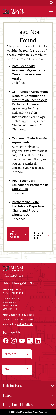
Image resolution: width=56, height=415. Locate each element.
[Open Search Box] (51, 3)
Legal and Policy (18, 404)
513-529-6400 (25, 324)
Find (7, 395)
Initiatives (12, 385)
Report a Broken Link (38, 235)
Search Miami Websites (15, 234)
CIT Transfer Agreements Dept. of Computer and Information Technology (30, 96)
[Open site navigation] (51, 11)
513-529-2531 (32, 319)
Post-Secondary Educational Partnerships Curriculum (30, 185)
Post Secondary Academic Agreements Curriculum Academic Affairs (28, 72)
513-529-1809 (26, 314)
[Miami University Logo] (14, 11)
